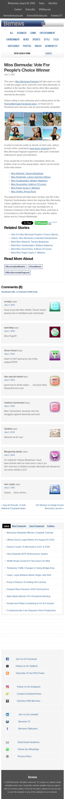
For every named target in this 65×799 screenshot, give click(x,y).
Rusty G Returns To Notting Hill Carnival (26, 582)
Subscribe (30, 9)
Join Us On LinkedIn (28, 714)
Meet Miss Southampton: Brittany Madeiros (32, 245)
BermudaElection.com (37, 15)
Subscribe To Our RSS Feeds (30, 673)
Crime (33, 33)
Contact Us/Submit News (29, 694)
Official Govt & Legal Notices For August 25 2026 (30, 540)
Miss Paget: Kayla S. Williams (25, 188)
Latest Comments (36, 526)
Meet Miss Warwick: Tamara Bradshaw (30, 242)
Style (47, 39)
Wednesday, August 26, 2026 (21, 3)
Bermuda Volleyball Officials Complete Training (30, 532)
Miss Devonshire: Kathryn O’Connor (28, 184)
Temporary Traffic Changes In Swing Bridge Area (31, 568)
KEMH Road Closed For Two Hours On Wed (28, 561)
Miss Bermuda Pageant (26, 81)
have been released (39, 148)
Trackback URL (8, 292)
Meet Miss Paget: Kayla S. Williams (28, 252)
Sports (36, 39)
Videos (38, 46)
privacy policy (17, 789)
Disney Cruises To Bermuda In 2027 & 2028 (28, 547)
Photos (27, 46)
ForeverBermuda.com (13, 15)
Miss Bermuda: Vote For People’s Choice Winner (27, 67)
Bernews (32, 777)
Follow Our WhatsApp (28, 749)
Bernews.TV (56, 15)
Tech (56, 39)
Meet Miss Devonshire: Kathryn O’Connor (31, 249)
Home (41, 3)
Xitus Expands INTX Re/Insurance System (27, 554)
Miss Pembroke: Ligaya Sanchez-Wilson (31, 177)
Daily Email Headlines (29, 742)
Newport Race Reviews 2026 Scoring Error (28, 589)
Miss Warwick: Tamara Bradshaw (27, 173)
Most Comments (19, 526)
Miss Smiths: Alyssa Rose (23, 191)
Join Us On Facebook (26, 659)
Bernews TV (24, 721)
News (26, 39)
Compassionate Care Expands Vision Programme (31, 610)
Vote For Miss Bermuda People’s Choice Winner (34, 234)
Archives (51, 526)
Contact (17, 9)
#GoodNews (35, 266)
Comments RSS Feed (27, 292)
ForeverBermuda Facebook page (20, 104)
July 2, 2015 (9, 305)
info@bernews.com (13, 785)
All (11, 33)
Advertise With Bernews (28, 701)
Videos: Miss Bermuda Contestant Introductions (34, 238)
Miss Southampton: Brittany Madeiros (29, 180)
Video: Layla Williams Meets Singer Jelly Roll (29, 575)
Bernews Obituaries (28, 728)
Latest (6, 526)
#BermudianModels (15, 266)
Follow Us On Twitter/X (27, 666)
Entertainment (47, 33)
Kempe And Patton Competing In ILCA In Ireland (30, 603)
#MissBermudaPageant (17, 272)
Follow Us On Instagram (28, 687)
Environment (13, 39)
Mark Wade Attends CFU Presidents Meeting (28, 596)
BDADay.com (45, 9)
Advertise (52, 3)
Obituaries (13, 46)
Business (22, 33)
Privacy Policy (24, 756)
